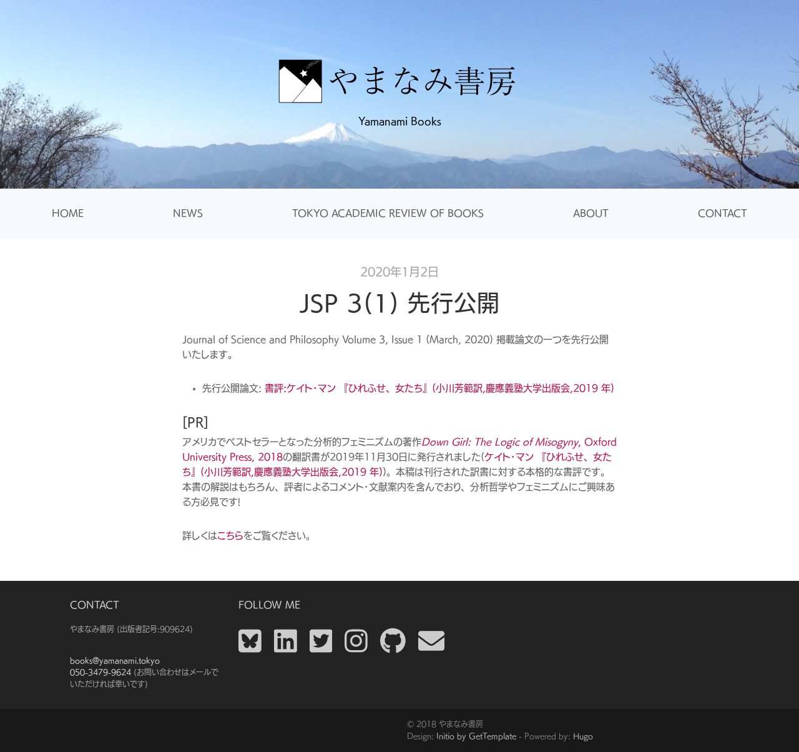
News (188, 213)
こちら (230, 535)
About (591, 213)
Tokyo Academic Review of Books (388, 213)
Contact (722, 213)
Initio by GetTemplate (476, 736)
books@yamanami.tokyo (115, 660)
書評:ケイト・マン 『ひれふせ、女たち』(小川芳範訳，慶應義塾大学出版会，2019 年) (439, 388)
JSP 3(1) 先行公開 (399, 303)
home (68, 213)
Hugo (583, 736)
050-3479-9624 (100, 672)
